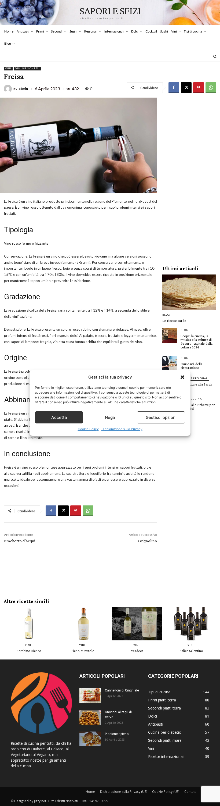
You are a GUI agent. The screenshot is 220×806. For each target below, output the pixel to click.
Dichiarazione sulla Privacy (121, 429)
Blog (166, 314)
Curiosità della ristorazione (191, 366)
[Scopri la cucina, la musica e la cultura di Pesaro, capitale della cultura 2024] (169, 335)
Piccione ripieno (117, 734)
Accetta (59, 417)
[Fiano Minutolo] (83, 623)
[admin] (8, 89)
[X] (186, 87)
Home (90, 791)
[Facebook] (173, 87)
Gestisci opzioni (161, 417)
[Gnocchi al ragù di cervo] (90, 717)
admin (23, 88)
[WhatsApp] (211, 87)
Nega (110, 417)
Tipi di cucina (191, 398)
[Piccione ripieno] (90, 739)
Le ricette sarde (174, 320)
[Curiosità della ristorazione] (169, 363)
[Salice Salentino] (191, 623)
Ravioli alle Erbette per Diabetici (198, 406)
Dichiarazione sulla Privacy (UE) (123, 791)
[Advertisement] (189, 178)
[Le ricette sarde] (189, 292)
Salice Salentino (191, 650)
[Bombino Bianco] (29, 623)
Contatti (190, 791)
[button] (182, 377)
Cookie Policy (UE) (165, 791)
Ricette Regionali (195, 378)
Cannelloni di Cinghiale (122, 690)
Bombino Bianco (28, 650)
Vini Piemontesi (27, 68)
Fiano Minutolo (82, 650)
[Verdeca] (137, 623)
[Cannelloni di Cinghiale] (90, 695)
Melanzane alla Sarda (196, 384)
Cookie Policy (88, 429)
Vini (8, 68)
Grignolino (147, 540)
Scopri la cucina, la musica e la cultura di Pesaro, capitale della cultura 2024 (196, 341)
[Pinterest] (198, 87)
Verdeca (137, 650)
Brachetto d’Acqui (19, 540)
